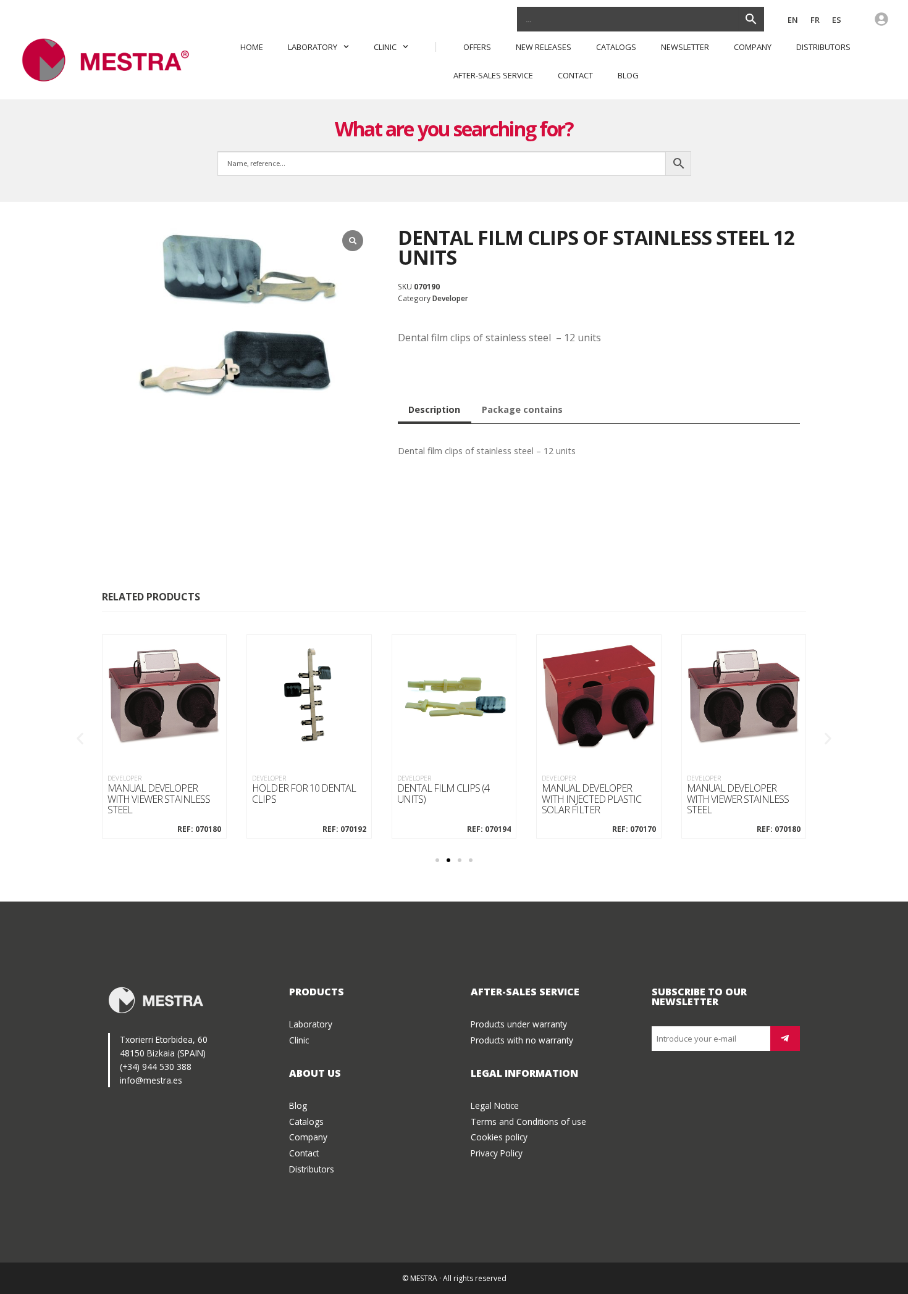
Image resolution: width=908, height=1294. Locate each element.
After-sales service (493, 75)
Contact (575, 75)
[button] (80, 739)
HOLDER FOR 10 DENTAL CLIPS (304, 794)
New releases (543, 46)
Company (752, 46)
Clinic (385, 46)
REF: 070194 (489, 829)
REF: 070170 (633, 829)
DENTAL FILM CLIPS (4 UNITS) (443, 794)
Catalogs (616, 46)
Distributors (824, 46)
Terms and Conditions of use (528, 1121)
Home (251, 46)
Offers (477, 46)
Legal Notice (495, 1105)
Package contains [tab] (522, 409)
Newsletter (685, 46)
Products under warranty (519, 1024)
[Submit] (785, 1038)
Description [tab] (434, 409)
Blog (628, 75)
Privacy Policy (497, 1153)
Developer (450, 298)
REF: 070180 (199, 829)
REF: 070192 (344, 829)
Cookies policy (499, 1137)
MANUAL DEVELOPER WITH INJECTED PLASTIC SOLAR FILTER (591, 799)
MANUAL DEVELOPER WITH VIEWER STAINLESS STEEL (158, 799)
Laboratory (312, 46)
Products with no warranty (522, 1040)
